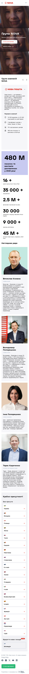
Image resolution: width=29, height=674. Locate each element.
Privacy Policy (4, 657)
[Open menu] (2, 3)
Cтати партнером (8, 666)
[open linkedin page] (17, 660)
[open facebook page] (2, 660)
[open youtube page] (13, 660)
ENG (26, 4)
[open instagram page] (6, 660)
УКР (26, 2)
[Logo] (9, 2)
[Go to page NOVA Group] (14, 117)
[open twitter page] (9, 660)
